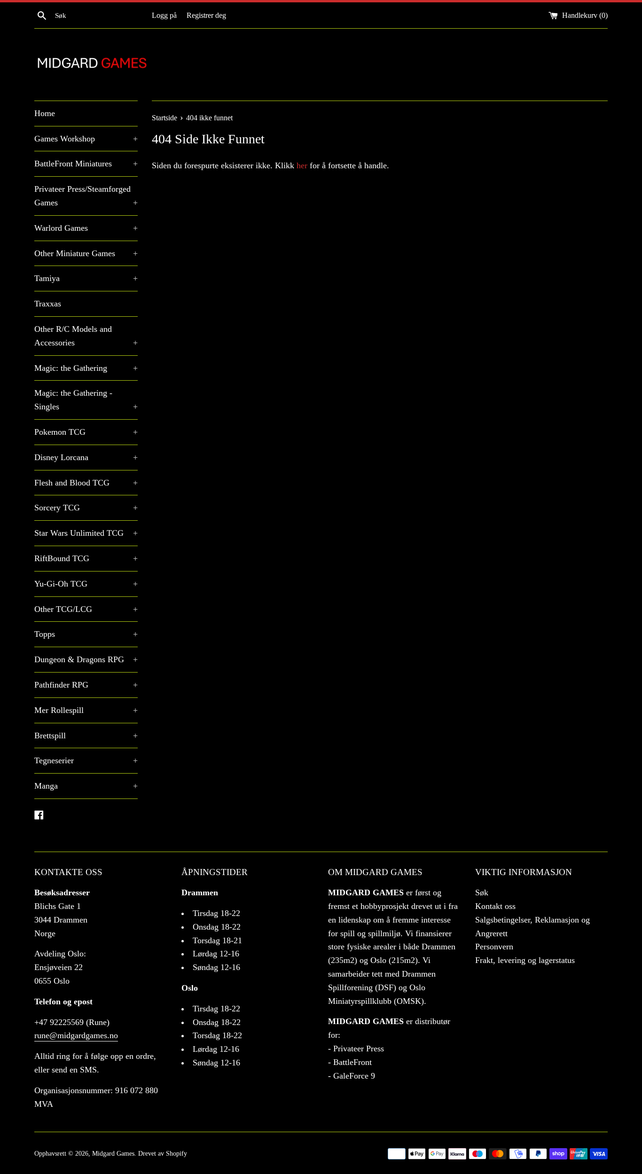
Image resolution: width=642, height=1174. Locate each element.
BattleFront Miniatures (86, 163)
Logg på (164, 15)
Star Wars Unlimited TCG (86, 533)
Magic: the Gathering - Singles (86, 399)
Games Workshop (86, 138)
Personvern (494, 946)
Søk (481, 892)
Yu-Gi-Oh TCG (86, 583)
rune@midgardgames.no (76, 1035)
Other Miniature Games (86, 253)
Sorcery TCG (86, 507)
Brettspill (86, 735)
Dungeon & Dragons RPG (86, 659)
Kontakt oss (495, 906)
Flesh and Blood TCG (86, 482)
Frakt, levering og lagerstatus (525, 960)
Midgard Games (113, 1153)
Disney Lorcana (86, 457)
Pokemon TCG (86, 432)
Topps (86, 634)
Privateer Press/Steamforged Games (86, 195)
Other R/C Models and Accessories (86, 335)
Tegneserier (86, 760)
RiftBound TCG (86, 558)
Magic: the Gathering (86, 368)
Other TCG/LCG (86, 609)
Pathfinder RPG (86, 684)
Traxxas (47, 303)
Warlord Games (86, 228)
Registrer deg (206, 15)
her (302, 165)
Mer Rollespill (86, 710)
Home (44, 113)
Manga (86, 785)
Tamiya (86, 278)
